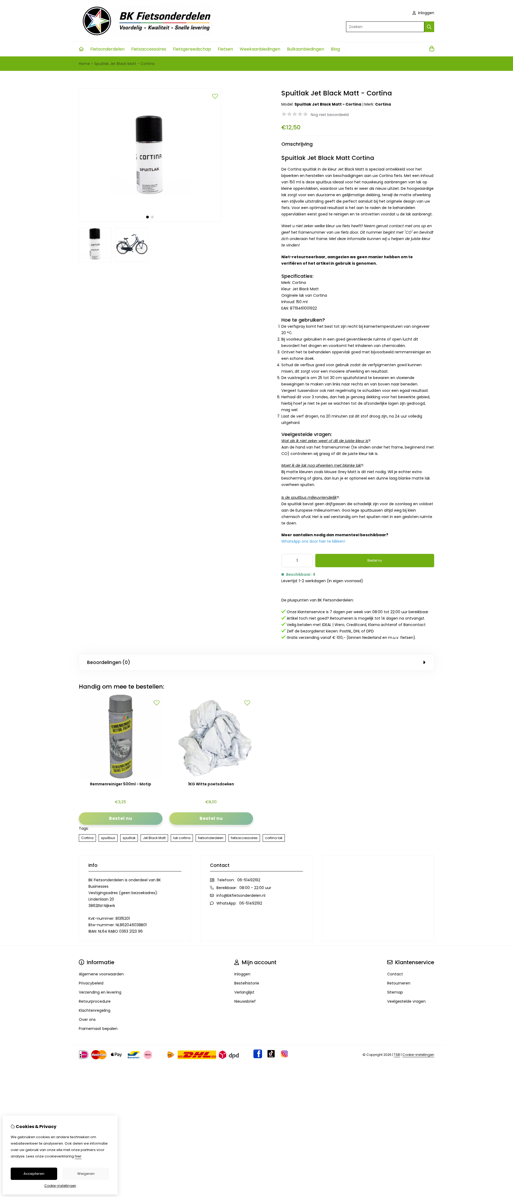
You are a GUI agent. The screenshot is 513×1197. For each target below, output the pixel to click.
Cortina (383, 104)
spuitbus (108, 838)
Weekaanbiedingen (260, 49)
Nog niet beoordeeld (330, 114)
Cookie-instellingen (418, 1054)
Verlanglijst (244, 992)
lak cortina (182, 838)
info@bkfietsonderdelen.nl (240, 895)
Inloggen (425, 13)
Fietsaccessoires (148, 49)
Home (84, 63)
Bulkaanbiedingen (305, 49)
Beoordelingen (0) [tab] (108, 662)
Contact (395, 974)
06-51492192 (248, 880)
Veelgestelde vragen (406, 1001)
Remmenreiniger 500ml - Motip (120, 784)
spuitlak (129, 838)
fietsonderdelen (210, 838)
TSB (397, 1054)
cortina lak (273, 838)
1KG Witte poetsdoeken (211, 784)
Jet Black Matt (154, 838)
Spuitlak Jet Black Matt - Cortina (124, 63)
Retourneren (398, 983)
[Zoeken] (429, 26)
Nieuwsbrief (245, 1001)
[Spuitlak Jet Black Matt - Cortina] (150, 220)
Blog (335, 49)
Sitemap (395, 992)
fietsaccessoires (244, 838)
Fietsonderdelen (107, 49)
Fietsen (225, 49)
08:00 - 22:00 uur (255, 887)
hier (78, 1156)
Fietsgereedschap (192, 49)
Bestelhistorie (246, 983)
